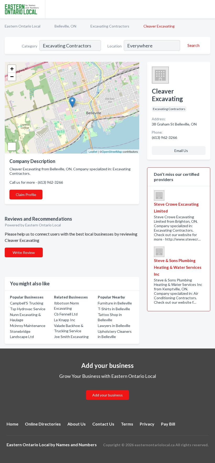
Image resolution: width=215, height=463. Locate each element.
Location (115, 46)
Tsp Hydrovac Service (27, 309)
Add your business (107, 395)
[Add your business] (107, 388)
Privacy (147, 423)
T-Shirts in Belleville (114, 309)
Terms (127, 423)
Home (12, 423)
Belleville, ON (65, 26)
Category (29, 46)
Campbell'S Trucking (26, 303)
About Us (76, 423)
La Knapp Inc (64, 320)
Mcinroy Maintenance (27, 325)
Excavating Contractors (109, 26)
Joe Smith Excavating (71, 336)
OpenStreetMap (112, 151)
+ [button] (12, 69)
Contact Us (103, 423)
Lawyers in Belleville (114, 325)
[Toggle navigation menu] (208, 9)
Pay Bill (168, 423)
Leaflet (93, 151)
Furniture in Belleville (115, 303)
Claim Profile (26, 194)
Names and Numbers (76, 444)
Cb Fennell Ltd (66, 314)
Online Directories (43, 423)
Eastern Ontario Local (22, 26)
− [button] (12, 76)
